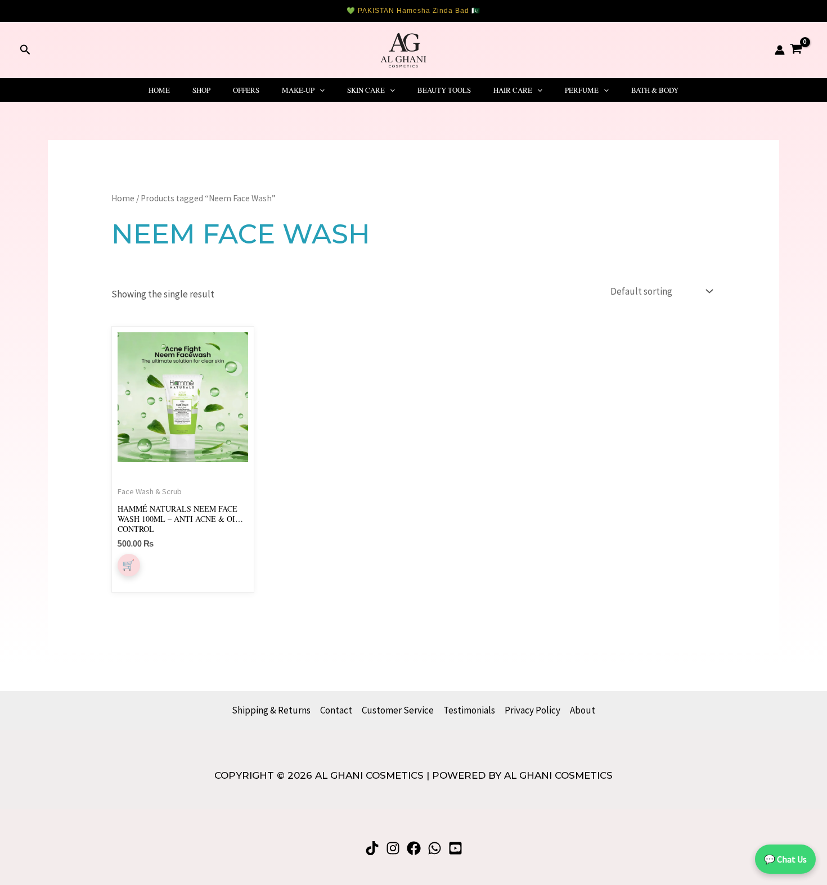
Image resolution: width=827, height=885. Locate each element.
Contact (336, 710)
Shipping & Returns (271, 710)
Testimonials (469, 710)
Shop (201, 90)
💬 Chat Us (785, 859)
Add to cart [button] (129, 565)
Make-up (298, 90)
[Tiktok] (372, 848)
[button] (25, 50)
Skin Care (366, 90)
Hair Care (512, 90)
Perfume (582, 90)
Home (159, 90)
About (582, 710)
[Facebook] (414, 848)
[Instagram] (393, 848)
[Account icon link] (780, 50)
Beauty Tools (444, 90)
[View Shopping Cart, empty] (796, 50)
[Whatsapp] (435, 848)
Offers (246, 90)
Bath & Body (654, 90)
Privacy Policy (532, 710)
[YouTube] (455, 848)
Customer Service (398, 710)
